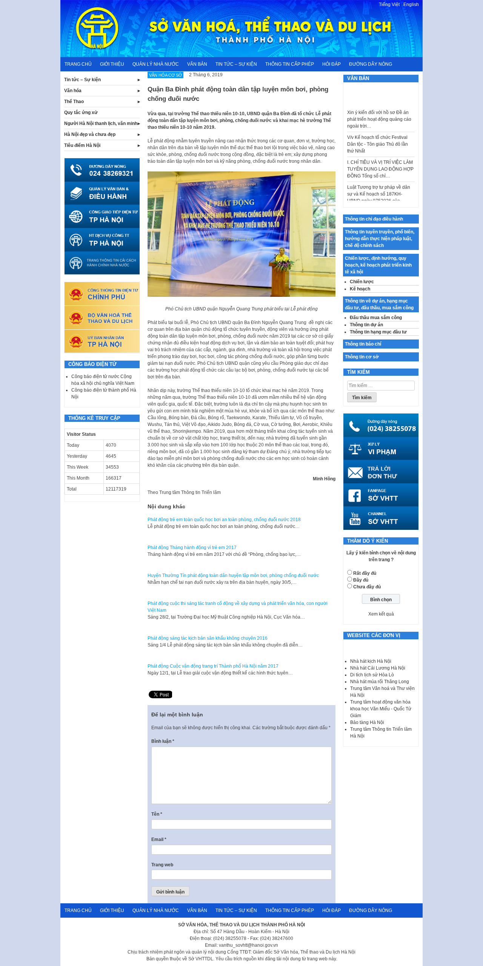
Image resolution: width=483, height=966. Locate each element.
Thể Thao (74, 101)
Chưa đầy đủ (367, 586)
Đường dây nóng (370, 64)
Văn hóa (73, 90)
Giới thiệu (112, 64)
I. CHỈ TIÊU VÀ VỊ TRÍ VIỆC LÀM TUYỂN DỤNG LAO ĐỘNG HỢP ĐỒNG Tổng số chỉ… (380, 160)
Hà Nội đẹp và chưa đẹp (89, 134)
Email (158, 839)
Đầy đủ (360, 580)
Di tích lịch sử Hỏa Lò (372, 674)
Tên (156, 814)
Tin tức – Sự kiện (236, 64)
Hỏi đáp (331, 64)
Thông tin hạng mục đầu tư (378, 332)
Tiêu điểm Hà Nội (82, 145)
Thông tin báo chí (363, 344)
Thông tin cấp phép (289, 64)
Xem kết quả (381, 614)
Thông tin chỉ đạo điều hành (374, 219)
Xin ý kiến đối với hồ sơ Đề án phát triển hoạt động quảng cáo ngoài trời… (379, 110)
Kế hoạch (360, 289)
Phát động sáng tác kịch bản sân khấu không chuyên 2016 (208, 638)
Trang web (162, 864)
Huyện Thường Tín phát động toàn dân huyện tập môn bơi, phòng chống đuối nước (233, 575)
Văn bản (197, 64)
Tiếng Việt (389, 4)
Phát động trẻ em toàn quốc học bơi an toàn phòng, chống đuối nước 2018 (224, 519)
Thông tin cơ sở (362, 357)
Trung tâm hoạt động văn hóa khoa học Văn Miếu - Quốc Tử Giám (380, 708)
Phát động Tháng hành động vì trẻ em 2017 (192, 547)
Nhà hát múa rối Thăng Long (379, 681)
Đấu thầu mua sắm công (376, 317)
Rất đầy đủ (364, 573)
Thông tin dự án (366, 324)
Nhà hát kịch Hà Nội (370, 661)
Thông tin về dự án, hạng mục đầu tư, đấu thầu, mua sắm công (379, 304)
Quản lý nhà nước (155, 64)
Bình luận (162, 741)
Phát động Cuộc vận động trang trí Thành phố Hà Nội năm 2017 (213, 666)
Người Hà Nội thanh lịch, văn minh (100, 123)
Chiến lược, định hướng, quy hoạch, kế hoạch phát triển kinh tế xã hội (378, 265)
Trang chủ (78, 64)
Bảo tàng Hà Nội (367, 722)
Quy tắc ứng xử (81, 112)
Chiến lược (362, 281)
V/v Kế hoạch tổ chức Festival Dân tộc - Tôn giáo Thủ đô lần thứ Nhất (377, 135)
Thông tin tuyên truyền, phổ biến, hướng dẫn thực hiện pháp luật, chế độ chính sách (379, 238)
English (411, 4)
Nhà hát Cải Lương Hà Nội (377, 668)
